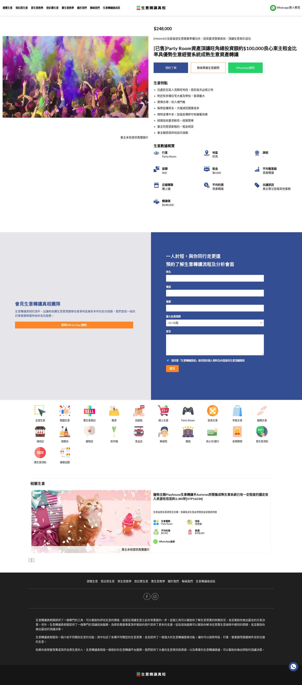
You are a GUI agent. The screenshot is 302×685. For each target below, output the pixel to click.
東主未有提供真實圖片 (136, 549)
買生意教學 (37, 7)
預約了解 (171, 67)
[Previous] (30, 560)
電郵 (168, 301)
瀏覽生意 (7, 7)
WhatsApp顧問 (245, 67)
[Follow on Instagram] (155, 596)
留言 (168, 331)
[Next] (32, 560)
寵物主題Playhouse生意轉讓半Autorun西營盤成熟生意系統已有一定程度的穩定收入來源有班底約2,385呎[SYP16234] (210, 496)
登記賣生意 (52, 7)
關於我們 (82, 7)
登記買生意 (22, 7)
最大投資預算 (173, 316)
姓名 (168, 271)
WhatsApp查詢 (167, 541)
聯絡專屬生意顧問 (208, 67)
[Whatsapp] (293, 666)
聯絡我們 (95, 7)
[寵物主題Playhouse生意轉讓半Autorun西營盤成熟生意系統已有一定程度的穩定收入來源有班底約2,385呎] (91, 521)
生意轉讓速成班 (111, 7)
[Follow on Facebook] (146, 596)
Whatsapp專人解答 (288, 7)
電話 (168, 286)
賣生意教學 (68, 7)
